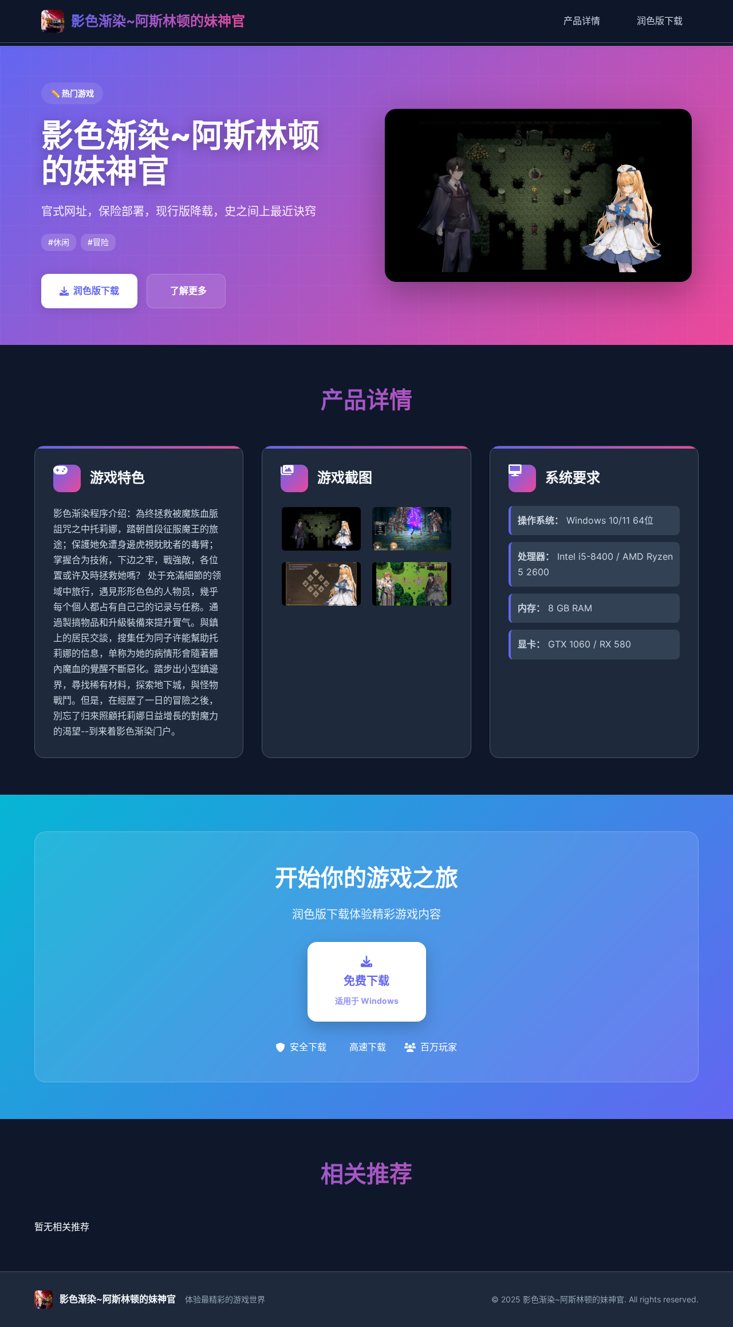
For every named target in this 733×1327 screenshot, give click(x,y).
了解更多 (188, 290)
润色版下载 (660, 20)
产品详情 (581, 20)
